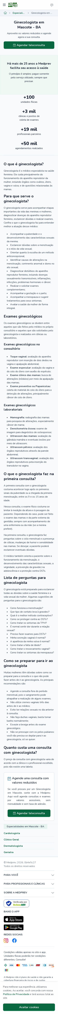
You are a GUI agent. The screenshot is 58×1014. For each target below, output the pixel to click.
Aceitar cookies (29, 1007)
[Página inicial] (5, 13)
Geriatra (8, 852)
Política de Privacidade (16, 994)
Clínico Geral (11, 839)
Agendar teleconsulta (31, 45)
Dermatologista (13, 846)
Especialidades (19, 13)
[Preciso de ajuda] (51, 4)
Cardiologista (12, 833)
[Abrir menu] (5, 5)
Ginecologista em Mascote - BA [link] (42, 13)
